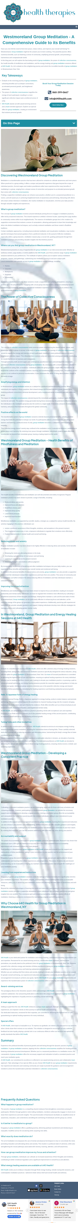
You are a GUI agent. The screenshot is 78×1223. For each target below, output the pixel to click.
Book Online (57, 1189)
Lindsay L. (39, 1202)
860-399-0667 (60, 92)
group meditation (44, 60)
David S (63, 1202)
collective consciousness (67, 60)
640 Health (6, 66)
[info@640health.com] (46, 98)
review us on (13, 1216)
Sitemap (56, 1195)
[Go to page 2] (50, 1222)
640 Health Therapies (12, 1204)
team (7, 106)
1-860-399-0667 (10, 1193)
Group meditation (17, 52)
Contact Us (57, 1192)
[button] (76, 26)
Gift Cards (57, 1186)
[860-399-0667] (49, 92)
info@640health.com (60, 98)
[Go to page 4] (53, 1222)
